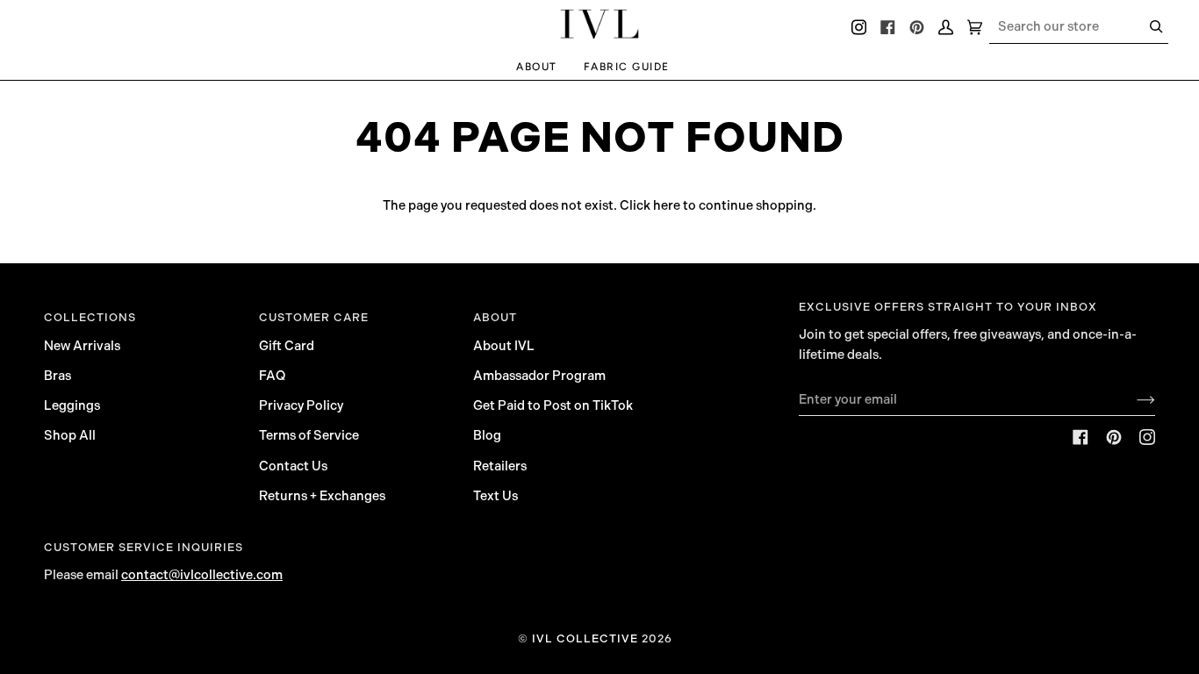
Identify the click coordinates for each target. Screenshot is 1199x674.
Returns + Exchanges (322, 496)
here (666, 205)
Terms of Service (309, 435)
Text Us (495, 496)
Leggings (72, 405)
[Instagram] (1147, 437)
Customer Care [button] (314, 317)
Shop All (70, 435)
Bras (57, 376)
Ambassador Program (539, 376)
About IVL (504, 346)
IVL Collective (585, 638)
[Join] (1132, 399)
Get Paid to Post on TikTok (553, 405)
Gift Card (286, 346)
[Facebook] (1080, 437)
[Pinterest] (1114, 437)
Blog (487, 435)
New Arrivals (82, 346)
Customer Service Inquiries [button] (143, 547)
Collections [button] (90, 317)
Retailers (500, 466)
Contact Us (293, 466)
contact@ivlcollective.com (202, 575)
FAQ (272, 376)
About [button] (495, 317)
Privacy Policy (301, 405)
